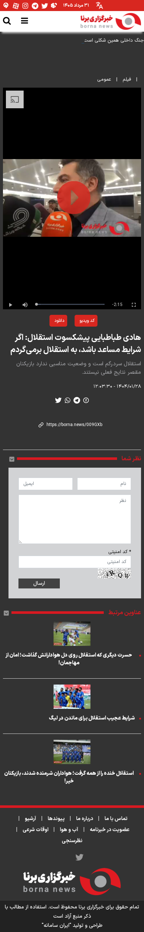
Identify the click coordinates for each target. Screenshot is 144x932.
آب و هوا (69, 830)
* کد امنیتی (119, 552)
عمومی (104, 79)
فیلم (127, 79)
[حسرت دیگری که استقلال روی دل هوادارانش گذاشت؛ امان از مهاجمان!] (72, 634)
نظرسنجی (72, 841)
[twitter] (58, 400)
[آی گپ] (6, 6)
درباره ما (84, 819)
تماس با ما (115, 819)
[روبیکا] (54, 6)
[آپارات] (16, 6)
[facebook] (86, 400)
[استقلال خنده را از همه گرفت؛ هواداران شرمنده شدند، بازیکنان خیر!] (72, 752)
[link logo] (110, 21)
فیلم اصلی (41, 340)
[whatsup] (67, 400)
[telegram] (76, 400)
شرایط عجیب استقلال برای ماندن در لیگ (92, 718)
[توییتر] (44, 6)
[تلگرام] (35, 6)
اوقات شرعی (35, 830)
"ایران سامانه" (56, 925)
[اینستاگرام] (25, 6)
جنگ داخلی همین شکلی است (113, 40)
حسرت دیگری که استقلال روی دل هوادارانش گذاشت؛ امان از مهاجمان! (69, 659)
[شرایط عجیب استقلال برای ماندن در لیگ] (72, 697)
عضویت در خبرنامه (110, 830)
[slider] (70, 304)
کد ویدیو (87, 320)
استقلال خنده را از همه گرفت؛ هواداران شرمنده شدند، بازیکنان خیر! (69, 777)
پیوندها (56, 819)
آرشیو (30, 819)
